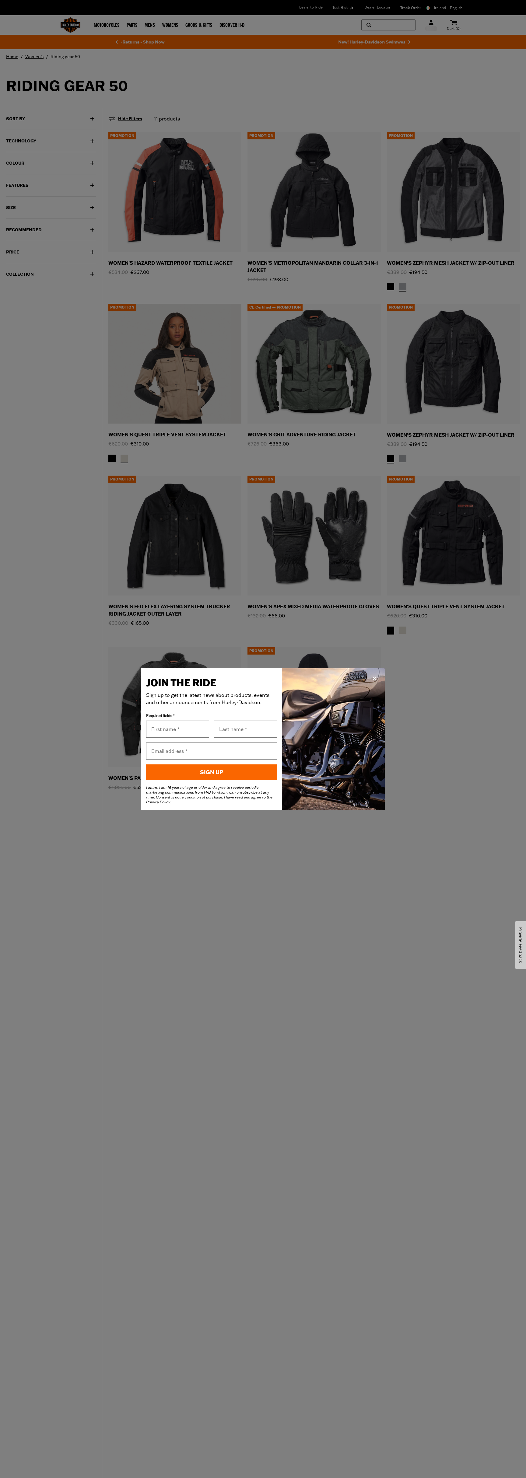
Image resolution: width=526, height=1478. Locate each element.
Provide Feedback (521, 945)
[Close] (374, 678)
